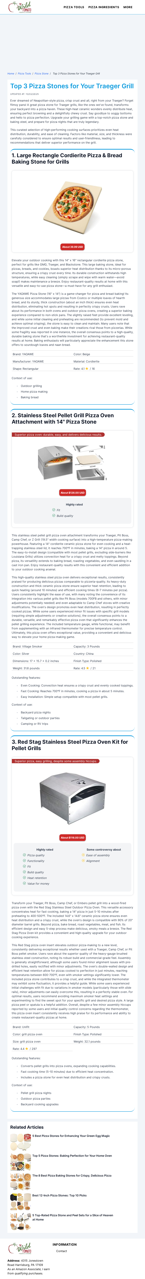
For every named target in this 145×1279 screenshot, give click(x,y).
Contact (61, 1251)
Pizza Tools (74, 7)
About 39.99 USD (72, 246)
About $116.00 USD (72, 837)
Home (10, 73)
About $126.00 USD (73, 492)
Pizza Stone (41, 73)
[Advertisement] (72, 41)
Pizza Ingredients (103, 7)
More (128, 7)
